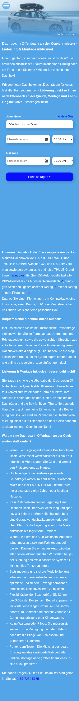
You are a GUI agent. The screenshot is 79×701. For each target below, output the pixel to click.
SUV (39, 304)
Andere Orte (65, 116)
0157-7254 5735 (27, 678)
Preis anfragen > (39, 176)
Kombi (30, 304)
